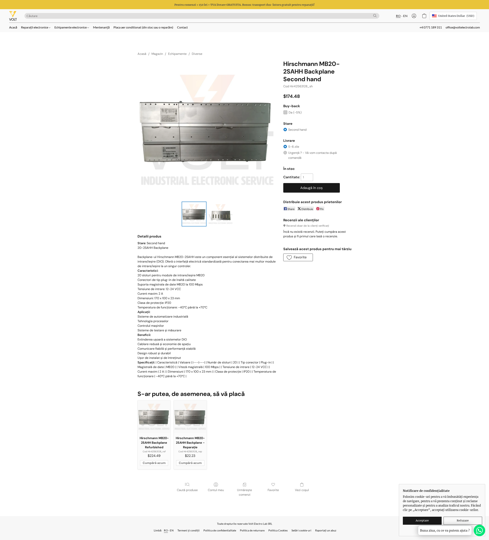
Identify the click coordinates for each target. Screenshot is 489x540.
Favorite (273, 490)
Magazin (157, 54)
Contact (182, 27)
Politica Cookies (278, 530)
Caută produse (187, 490)
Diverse (197, 54)
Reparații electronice (35, 27)
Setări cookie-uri (301, 530)
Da (295, 112)
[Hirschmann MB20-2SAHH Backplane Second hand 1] (220, 214)
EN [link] (172, 530)
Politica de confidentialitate (219, 530)
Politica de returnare (252, 530)
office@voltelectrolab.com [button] (463, 27)
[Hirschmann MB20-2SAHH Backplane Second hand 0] (194, 214)
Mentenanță (101, 27)
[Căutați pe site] (375, 15)
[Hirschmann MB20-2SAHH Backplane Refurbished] (154, 416)
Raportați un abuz (325, 530)
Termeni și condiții (188, 530)
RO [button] (398, 16)
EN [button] (405, 16)
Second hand (297, 130)
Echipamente (177, 54)
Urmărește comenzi (244, 492)
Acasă (13, 27)
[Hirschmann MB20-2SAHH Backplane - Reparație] (190, 416)
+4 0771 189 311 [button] (430, 27)
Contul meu (216, 490)
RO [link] (166, 530)
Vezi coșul (302, 490)
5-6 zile (293, 147)
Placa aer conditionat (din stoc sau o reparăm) (143, 27)
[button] (13, 16)
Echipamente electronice (70, 27)
